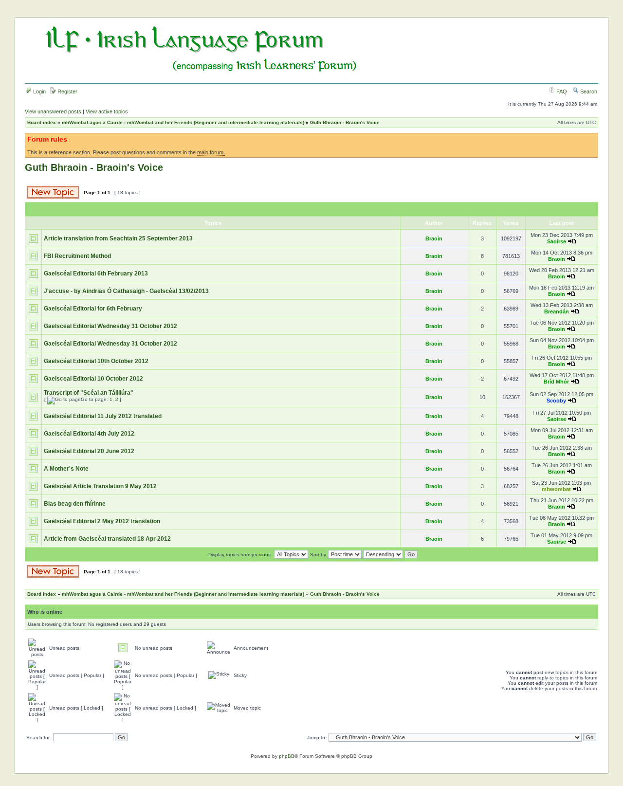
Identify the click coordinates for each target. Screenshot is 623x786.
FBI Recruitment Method (77, 256)
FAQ (561, 91)
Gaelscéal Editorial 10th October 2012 (96, 361)
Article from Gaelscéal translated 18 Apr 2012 (107, 538)
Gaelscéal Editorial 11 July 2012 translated (103, 416)
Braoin (433, 238)
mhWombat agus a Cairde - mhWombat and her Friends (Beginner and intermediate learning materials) (183, 122)
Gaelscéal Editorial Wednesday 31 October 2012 (110, 343)
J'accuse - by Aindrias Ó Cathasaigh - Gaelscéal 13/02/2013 (126, 291)
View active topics (107, 111)
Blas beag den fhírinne (75, 503)
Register (66, 91)
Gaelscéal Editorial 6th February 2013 (96, 273)
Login (39, 91)
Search (588, 91)
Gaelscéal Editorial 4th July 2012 (89, 433)
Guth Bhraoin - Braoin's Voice (345, 122)
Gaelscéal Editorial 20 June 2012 (89, 451)
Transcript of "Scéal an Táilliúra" (88, 392)
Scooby (556, 400)
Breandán (556, 311)
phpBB (286, 756)
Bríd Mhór (556, 381)
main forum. (211, 152)
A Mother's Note (66, 468)
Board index (41, 122)
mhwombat (556, 489)
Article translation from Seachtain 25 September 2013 (118, 238)
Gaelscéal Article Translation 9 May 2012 (100, 486)
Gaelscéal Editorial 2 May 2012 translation (102, 521)
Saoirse (556, 241)
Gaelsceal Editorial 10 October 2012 (93, 378)
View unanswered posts (53, 111)
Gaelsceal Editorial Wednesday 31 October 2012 (110, 326)
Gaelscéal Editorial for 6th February (93, 308)
